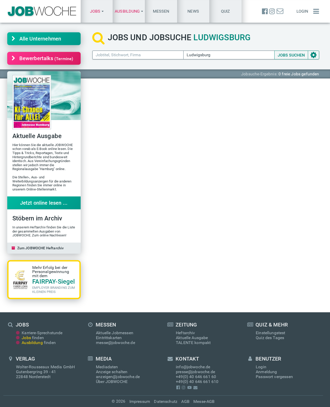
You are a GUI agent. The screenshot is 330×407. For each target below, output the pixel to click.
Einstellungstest (270, 332)
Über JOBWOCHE (112, 381)
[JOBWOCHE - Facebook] (264, 11)
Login (302, 11)
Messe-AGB (203, 401)
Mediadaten (107, 366)
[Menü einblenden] (315, 11)
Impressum (139, 401)
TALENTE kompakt (193, 342)
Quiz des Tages (270, 337)
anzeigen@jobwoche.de (118, 376)
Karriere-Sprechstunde (42, 332)
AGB (185, 401)
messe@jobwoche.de (115, 342)
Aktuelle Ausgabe (192, 337)
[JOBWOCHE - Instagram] (272, 11)
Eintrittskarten (109, 337)
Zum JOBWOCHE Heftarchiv (40, 248)
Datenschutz (165, 401)
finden (33, 337)
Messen (161, 11)
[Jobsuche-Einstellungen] (313, 55)
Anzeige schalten (112, 371)
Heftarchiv (185, 332)
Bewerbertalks (46, 58)
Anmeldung (266, 371)
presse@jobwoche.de (195, 371)
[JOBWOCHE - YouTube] (189, 387)
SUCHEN (291, 55)
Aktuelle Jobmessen (114, 332)
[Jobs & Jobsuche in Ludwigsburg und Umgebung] (42, 11)
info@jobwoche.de (193, 366)
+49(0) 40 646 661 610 (197, 381)
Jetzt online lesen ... (44, 203)
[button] (97, 11)
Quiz (225, 11)
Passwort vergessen (274, 376)
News (193, 11)
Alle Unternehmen (40, 39)
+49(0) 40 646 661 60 (196, 376)
